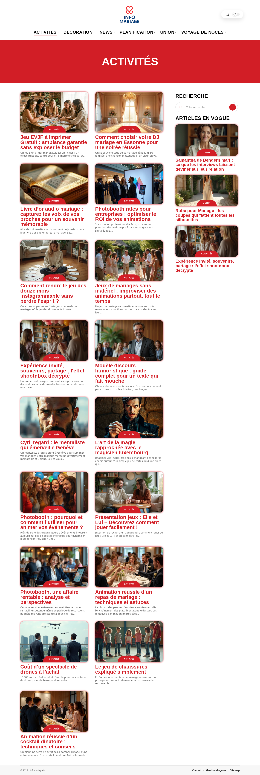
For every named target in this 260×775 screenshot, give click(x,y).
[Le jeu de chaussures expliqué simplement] (129, 641)
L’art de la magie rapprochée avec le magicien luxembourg (121, 448)
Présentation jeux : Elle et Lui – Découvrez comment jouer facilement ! (127, 522)
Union (207, 152)
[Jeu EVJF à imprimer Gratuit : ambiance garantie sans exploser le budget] (54, 112)
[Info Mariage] (130, 14)
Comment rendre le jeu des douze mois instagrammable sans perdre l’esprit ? (53, 293)
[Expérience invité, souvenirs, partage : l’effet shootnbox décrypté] (54, 340)
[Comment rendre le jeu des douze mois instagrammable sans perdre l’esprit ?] (54, 260)
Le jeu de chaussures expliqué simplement (121, 669)
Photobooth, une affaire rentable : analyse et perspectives (49, 597)
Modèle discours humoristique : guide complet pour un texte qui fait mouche (126, 373)
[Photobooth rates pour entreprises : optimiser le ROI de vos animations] (129, 184)
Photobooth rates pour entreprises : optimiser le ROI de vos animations (125, 214)
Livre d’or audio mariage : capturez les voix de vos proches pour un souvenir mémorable (52, 216)
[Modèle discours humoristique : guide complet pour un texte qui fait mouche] (129, 340)
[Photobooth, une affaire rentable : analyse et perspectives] (54, 567)
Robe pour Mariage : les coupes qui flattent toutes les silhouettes (205, 215)
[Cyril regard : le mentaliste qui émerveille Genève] (54, 417)
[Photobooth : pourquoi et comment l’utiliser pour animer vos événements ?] (54, 492)
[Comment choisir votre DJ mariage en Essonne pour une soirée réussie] (129, 112)
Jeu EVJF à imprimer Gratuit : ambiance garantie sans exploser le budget (53, 142)
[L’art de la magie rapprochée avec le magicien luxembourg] (129, 417)
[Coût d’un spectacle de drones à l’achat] (54, 641)
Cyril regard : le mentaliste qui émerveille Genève (52, 445)
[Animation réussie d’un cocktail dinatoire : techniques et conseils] (54, 711)
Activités (54, 129)
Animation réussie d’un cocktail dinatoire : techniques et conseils (48, 742)
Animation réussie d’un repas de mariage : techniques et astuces (123, 597)
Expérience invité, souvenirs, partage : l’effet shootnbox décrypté (52, 371)
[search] (227, 14)
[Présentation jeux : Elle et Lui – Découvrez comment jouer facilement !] (129, 492)
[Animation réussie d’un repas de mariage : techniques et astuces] (129, 567)
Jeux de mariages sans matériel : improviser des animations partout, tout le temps (127, 293)
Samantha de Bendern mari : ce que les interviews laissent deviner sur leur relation (205, 165)
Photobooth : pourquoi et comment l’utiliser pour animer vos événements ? (51, 522)
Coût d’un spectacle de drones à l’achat (48, 669)
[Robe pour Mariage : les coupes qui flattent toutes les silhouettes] (206, 190)
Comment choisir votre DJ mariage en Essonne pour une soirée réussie (127, 142)
